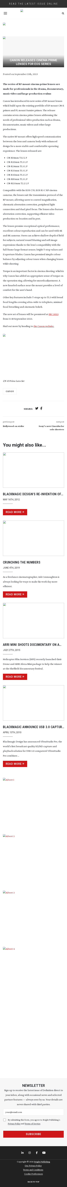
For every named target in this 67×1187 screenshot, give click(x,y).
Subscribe (33, 1134)
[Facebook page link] (37, 1153)
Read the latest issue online (33, 3)
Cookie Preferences (33, 1173)
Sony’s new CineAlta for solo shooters (51, 428)
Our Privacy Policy (33, 1165)
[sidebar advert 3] (33, 916)
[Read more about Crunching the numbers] (33, 538)
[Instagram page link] (30, 1153)
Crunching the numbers (21, 562)
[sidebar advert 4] (33, 1008)
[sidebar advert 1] (33, 803)
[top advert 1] (33, 27)
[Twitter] (37, 408)
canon (10, 391)
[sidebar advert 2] (33, 860)
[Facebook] (41, 408)
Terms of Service (32, 1123)
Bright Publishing (42, 1161)
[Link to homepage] (33, 13)
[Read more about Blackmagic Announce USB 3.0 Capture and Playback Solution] (33, 703)
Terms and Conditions (33, 1169)
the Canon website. (44, 326)
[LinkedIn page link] (23, 1153)
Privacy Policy (14, 1123)
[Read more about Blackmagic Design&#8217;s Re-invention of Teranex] (33, 470)
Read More (14, 512)
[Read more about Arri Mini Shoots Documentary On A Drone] (33, 620)
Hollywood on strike (13, 426)
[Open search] (63, 13)
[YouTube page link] (44, 1153)
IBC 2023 (54, 314)
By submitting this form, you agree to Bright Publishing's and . (34, 1121)
